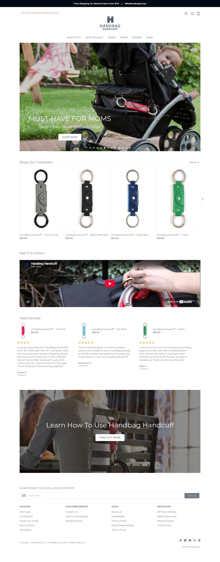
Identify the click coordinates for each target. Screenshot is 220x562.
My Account (26, 516)
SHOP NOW (69, 137)
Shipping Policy (74, 520)
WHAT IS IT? (74, 37)
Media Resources (166, 516)
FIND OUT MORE (110, 437)
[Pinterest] (198, 540)
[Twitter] (179, 540)
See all (193, 162)
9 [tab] (119, 148)
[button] (17, 199)
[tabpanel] (110, 97)
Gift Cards (25, 511)
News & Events (165, 520)
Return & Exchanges (77, 516)
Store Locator (27, 525)
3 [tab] (97, 148)
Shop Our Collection (36, 162)
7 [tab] (112, 148)
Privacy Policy (119, 520)
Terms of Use (118, 529)
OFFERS (137, 37)
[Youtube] (188, 540)
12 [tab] (130, 148)
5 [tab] (104, 148)
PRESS (124, 37)
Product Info (164, 525)
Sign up (192, 495)
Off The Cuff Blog (166, 511)
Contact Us (72, 511)
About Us (116, 511)
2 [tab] (94, 148)
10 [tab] (122, 148)
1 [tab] (90, 148)
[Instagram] (193, 540)
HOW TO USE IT (94, 37)
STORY (112, 37)
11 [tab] (126, 148)
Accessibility (118, 516)
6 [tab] (108, 148)
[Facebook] (184, 540)
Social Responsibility (122, 525)
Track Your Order (29, 520)
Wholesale (25, 529)
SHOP (149, 37)
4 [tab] (101, 148)
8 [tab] (115, 148)
